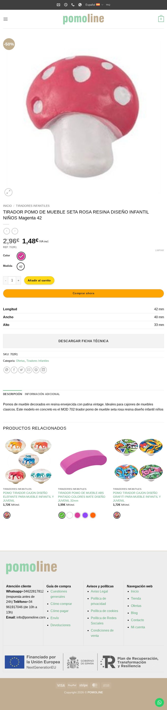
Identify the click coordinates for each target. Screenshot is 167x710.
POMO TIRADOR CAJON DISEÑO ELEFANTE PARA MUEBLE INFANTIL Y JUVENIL (28, 496)
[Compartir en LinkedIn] (43, 370)
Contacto (137, 620)
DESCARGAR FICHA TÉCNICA (83, 341)
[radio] (21, 256)
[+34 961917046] (73, 5)
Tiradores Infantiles (32, 205)
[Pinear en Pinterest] (36, 370)
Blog (134, 613)
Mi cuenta (138, 627)
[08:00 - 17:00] (66, 5)
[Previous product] (15, 231)
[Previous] (11, 117)
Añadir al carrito (39, 280)
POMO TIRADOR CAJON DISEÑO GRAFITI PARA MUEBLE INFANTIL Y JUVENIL (137, 496)
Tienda (136, 598)
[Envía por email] (28, 370)
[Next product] (6, 231)
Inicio (7, 205)
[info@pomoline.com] (59, 5)
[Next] (155, 117)
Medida (7, 266)
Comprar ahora (83, 293)
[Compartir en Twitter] (21, 370)
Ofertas (20, 360)
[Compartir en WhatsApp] (6, 370)
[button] (5, 19)
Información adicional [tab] (42, 394)
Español (90, 4)
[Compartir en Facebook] (14, 370)
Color (6, 255)
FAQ (108, 5)
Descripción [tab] (12, 394)
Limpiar (159, 250)
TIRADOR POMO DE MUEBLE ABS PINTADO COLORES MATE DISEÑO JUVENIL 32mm (81, 496)
